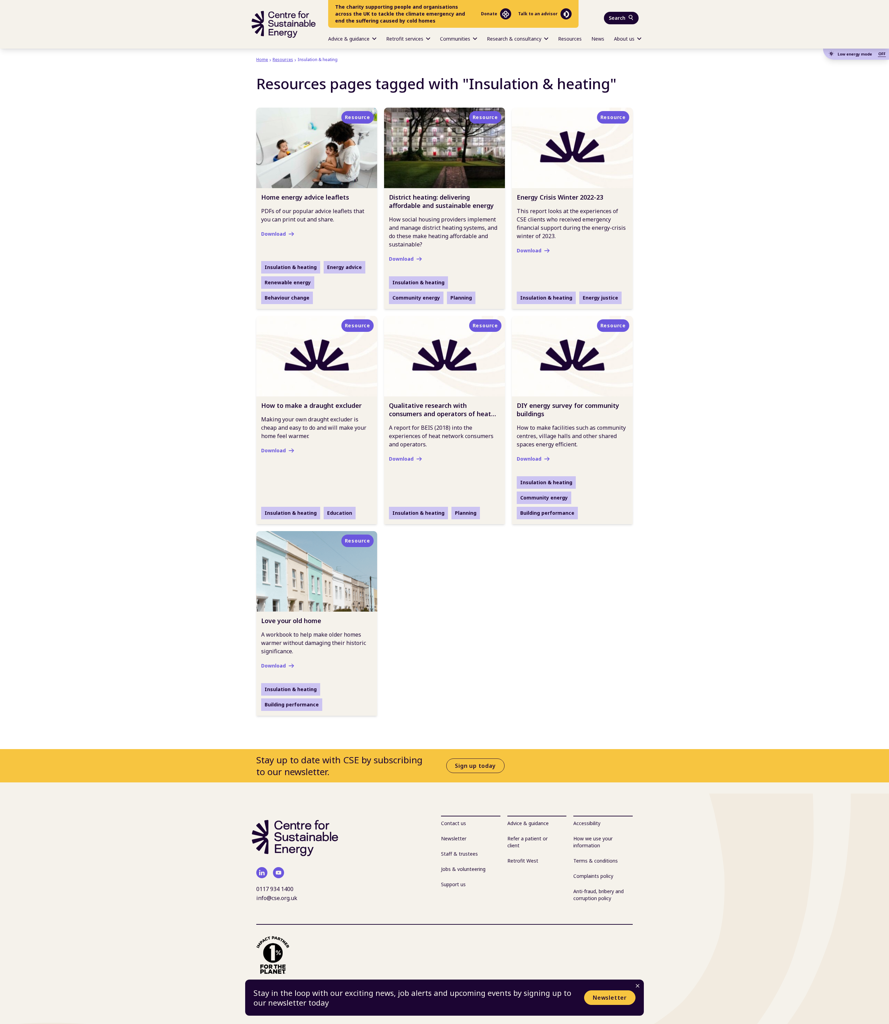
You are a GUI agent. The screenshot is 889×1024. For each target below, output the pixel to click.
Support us (453, 884)
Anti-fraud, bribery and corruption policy (598, 894)
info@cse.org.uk (276, 898)
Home (262, 59)
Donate (489, 14)
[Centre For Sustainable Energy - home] (283, 24)
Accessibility (586, 823)
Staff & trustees (459, 853)
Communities (455, 38)
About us (624, 38)
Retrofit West (522, 860)
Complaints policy (593, 876)
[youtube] (278, 872)
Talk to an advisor (538, 14)
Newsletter (610, 997)
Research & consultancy (514, 38)
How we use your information (593, 842)
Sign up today (475, 766)
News (597, 38)
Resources (570, 38)
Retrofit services (404, 38)
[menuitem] (352, 38)
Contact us (453, 823)
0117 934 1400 (274, 889)
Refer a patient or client (527, 842)
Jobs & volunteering (463, 869)
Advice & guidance (348, 38)
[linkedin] (261, 872)
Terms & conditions (595, 860)
